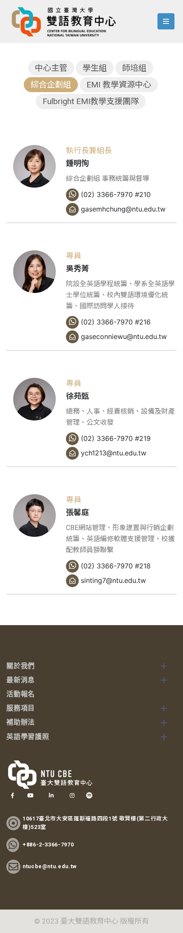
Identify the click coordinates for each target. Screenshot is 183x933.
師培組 (134, 68)
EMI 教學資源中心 (118, 85)
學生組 (95, 68)
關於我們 (20, 666)
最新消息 (20, 680)
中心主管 (51, 68)
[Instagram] (72, 796)
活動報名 (20, 694)
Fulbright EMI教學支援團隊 (91, 101)
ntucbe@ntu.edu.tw (50, 866)
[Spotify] (89, 796)
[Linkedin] (51, 796)
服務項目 (20, 708)
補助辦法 (20, 723)
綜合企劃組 (51, 85)
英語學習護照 (27, 737)
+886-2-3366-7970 (48, 844)
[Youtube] (30, 796)
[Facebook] (12, 796)
